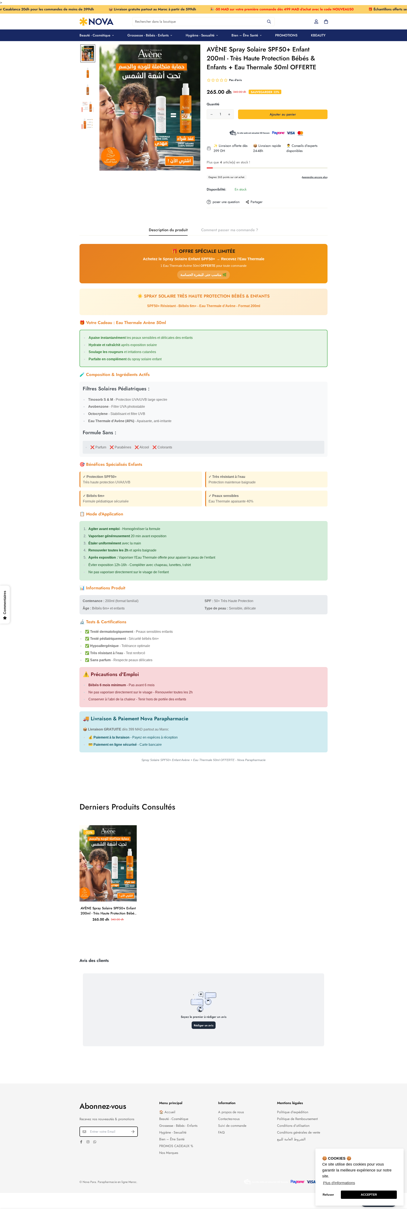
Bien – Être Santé (244, 35)
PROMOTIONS (286, 35)
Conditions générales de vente (298, 1132)
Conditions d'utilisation (293, 1125)
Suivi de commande (232, 1125)
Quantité (213, 104)
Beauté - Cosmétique (94, 35)
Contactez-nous (229, 1118)
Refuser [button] (328, 1194)
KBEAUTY (318, 35)
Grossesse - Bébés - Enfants (148, 35)
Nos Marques (168, 1152)
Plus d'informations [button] (339, 1183)
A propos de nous (231, 1112)
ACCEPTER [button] (369, 1194)
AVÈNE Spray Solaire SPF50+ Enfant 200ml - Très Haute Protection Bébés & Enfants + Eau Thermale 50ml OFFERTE (108, 911)
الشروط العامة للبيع (291, 1139)
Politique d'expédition (292, 1112)
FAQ (221, 1132)
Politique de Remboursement (297, 1118)
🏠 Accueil (167, 1112)
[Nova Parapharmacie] (96, 21)
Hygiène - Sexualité (200, 35)
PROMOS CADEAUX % (176, 1146)
